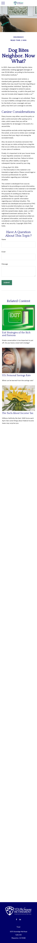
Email (3, 252)
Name (4, 239)
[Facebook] (16, 919)
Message (5, 264)
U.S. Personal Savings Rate (16, 375)
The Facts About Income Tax (17, 413)
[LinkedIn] (20, 919)
